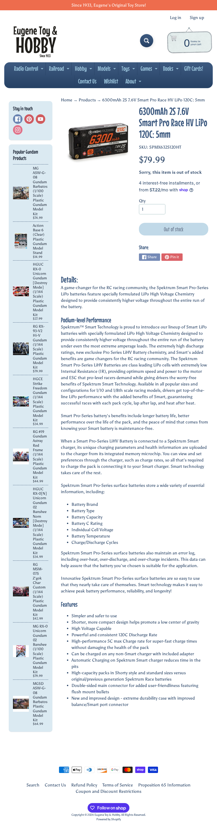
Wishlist (111, 81)
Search (32, 784)
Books (171, 70)
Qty (142, 200)
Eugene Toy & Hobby (107, 815)
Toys (128, 70)
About (134, 83)
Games (150, 70)
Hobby (84, 70)
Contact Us (87, 81)
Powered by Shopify (108, 819)
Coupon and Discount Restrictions (108, 791)
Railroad (60, 70)
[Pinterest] (29, 119)
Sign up (197, 18)
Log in (175, 18)
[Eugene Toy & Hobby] (35, 40)
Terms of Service (117, 784)
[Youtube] (40, 119)
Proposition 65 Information (164, 784)
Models (107, 70)
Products (87, 99)
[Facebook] (17, 119)
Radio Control (29, 70)
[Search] (146, 40)
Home (66, 99)
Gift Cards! (193, 68)
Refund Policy (84, 784)
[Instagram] (17, 130)
